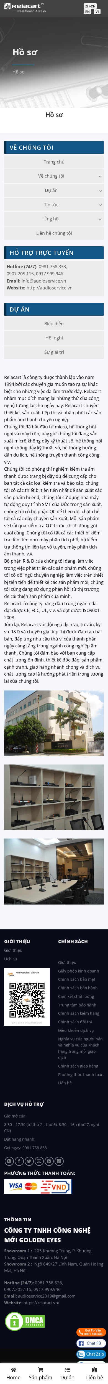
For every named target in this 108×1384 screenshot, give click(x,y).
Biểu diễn (54, 324)
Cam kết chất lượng (76, 996)
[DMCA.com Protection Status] (25, 1321)
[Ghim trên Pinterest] (49, 1161)
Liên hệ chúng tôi (54, 233)
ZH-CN (90, 6)
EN (87, 12)
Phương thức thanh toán (81, 1074)
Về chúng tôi (51, 176)
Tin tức (51, 205)
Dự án (51, 190)
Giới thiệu (13, 950)
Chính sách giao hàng (78, 1066)
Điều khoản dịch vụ (76, 1030)
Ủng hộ (51, 219)
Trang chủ (54, 162)
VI (97, 12)
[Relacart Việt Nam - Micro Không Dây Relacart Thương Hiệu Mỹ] (50, 8)
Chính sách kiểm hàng (78, 1013)
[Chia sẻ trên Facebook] (19, 1161)
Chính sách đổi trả (75, 1021)
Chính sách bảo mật (76, 979)
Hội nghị (54, 338)
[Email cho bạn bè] (39, 1161)
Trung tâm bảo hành (77, 1005)
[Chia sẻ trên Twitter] (29, 1161)
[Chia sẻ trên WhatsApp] (9, 1161)
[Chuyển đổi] (100, 176)
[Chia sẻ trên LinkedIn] (59, 1161)
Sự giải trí (54, 352)
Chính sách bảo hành (78, 987)
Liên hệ (65, 1082)
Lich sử (10, 958)
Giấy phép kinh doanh (78, 971)
